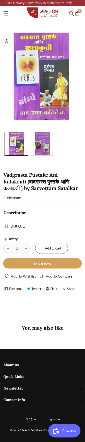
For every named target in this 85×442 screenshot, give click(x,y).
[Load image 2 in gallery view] (42, 144)
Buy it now (42, 263)
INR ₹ (29, 419)
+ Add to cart (51, 248)
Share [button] (71, 289)
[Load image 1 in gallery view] (16, 144)
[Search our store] (72, 14)
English (52, 419)
